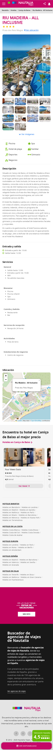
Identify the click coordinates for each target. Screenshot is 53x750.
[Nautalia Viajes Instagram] (23, 733)
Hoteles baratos (10, 503)
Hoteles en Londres (30, 507)
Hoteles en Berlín (25, 547)
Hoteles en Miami (9, 515)
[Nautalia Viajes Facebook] (16, 733)
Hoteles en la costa (12, 526)
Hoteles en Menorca (10, 517)
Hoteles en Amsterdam (11, 550)
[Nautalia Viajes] (21, 4)
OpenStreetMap (36, 420)
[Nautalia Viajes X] (29, 733)
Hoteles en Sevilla (27, 562)
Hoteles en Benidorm (11, 507)
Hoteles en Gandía (27, 510)
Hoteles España (10, 556)
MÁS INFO (26, 614)
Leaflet (19, 420)
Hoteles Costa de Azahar (12, 535)
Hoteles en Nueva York (30, 517)
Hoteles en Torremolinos (12, 520)
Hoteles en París (27, 512)
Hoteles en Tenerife (10, 574)
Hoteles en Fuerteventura (12, 580)
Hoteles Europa (10, 541)
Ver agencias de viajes (16, 691)
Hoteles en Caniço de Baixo (16, 442)
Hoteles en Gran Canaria (31, 577)
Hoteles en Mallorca (10, 512)
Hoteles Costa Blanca (11, 530)
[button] (26, 394)
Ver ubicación (32, 30)
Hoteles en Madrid (10, 510)
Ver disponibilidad (27, 746)
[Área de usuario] (49, 4)
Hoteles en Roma (9, 547)
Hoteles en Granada (10, 565)
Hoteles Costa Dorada (30, 532)
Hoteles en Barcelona (27, 515)
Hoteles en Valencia (10, 562)
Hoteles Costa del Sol (11, 532)
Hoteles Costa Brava (30, 530)
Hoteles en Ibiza (27, 574)
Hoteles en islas (10, 571)
